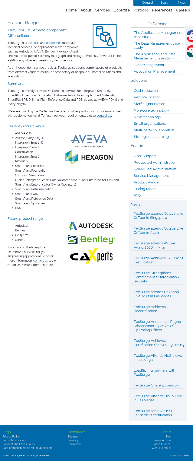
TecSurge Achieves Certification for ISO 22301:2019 (159, 343)
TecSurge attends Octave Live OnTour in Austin (158, 230)
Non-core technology (151, 110)
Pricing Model (145, 189)
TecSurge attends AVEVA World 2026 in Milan (154, 245)
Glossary (73, 440)
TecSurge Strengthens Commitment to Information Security (156, 277)
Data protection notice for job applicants (27, 447)
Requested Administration (155, 162)
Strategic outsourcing (151, 137)
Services (102, 10)
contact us (103, 115)
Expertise (122, 10)
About (85, 10)
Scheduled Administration (155, 169)
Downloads (74, 444)
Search (165, 2)
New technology (147, 117)
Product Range (146, 182)
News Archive (162, 440)
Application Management (154, 71)
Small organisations (150, 123)
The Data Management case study (157, 45)
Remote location (147, 97)
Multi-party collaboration (154, 130)
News (182, 2)
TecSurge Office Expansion (156, 385)
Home (71, 10)
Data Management (149, 65)
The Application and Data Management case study (154, 56)
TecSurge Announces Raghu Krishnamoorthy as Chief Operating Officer (157, 326)
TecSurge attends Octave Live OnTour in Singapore (158, 215)
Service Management (151, 175)
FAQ (137, 195)
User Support (145, 156)
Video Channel (162, 444)
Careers (183, 10)
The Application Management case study (158, 34)
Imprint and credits (180, 455)
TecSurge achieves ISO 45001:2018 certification (153, 413)
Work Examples (161, 447)
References (162, 10)
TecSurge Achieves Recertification (150, 309)
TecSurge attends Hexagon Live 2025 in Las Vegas (156, 294)
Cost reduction (146, 90)
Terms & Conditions (14, 440)
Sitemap (73, 436)
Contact (147, 2)
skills (36, 43)
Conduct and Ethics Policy (18, 444)
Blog (168, 436)
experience (53, 43)
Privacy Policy (11, 436)
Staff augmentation (149, 104)
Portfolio (141, 10)
